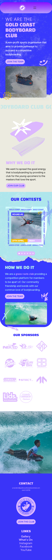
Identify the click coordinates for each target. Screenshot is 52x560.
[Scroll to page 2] (22, 253)
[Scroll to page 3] (24, 253)
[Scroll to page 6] (33, 253)
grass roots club (25, 273)
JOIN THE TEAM (15, 61)
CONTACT (26, 483)
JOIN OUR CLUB (15, 185)
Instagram (25, 543)
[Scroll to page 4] (27, 253)
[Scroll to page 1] (19, 253)
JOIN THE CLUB (26, 521)
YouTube (26, 550)
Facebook (26, 546)
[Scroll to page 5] (30, 253)
